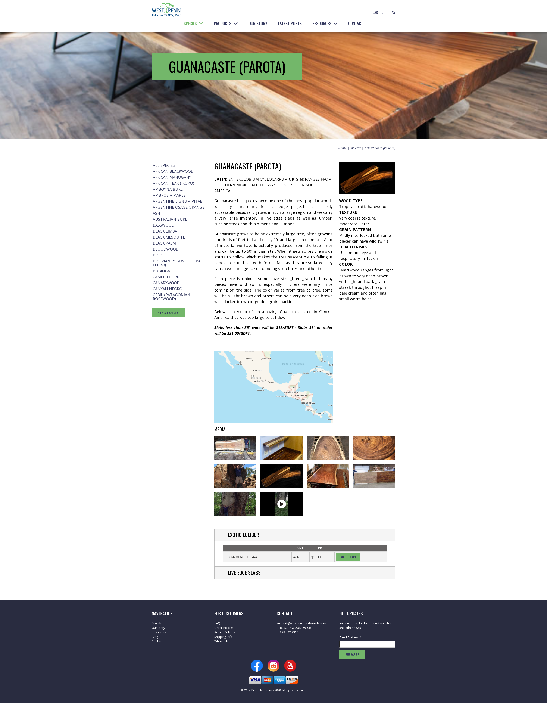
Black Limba (165, 231)
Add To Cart (348, 557)
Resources (321, 23)
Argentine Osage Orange (178, 207)
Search (156, 623)
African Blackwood (173, 171)
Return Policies (224, 632)
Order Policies (224, 628)
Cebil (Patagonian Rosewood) (171, 296)
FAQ (217, 623)
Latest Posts (290, 23)
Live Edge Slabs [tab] (244, 572)
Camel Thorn (166, 276)
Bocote (160, 255)
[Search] (393, 12)
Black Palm (164, 243)
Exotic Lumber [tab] (243, 534)
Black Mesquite (169, 237)
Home (342, 148)
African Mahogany (172, 177)
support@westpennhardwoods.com (301, 623)
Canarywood (166, 282)
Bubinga (161, 270)
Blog (155, 637)
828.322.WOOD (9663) (295, 628)
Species (190, 23)
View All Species (168, 312)
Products (222, 23)
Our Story (258, 23)
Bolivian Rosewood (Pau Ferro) (178, 262)
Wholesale (221, 641)
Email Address (350, 637)
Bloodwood (166, 249)
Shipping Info (223, 637)
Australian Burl (170, 219)
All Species (164, 165)
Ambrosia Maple (169, 195)
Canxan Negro (167, 288)
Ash (156, 213)
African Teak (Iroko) (173, 183)
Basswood (163, 225)
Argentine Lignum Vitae (177, 201)
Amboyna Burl (168, 189)
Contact (355, 23)
